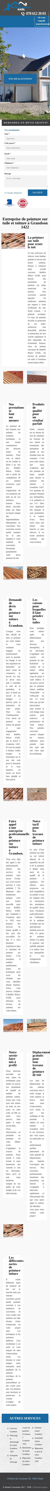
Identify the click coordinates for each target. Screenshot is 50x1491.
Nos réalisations (20, 79)
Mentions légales (40, 1487)
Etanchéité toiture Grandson (39, 1441)
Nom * (7, 134)
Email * (7, 154)
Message (7, 174)
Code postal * (9, 143)
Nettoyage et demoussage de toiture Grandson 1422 (14, 1444)
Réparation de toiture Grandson (26, 1461)
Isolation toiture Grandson (38, 1431)
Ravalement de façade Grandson (26, 1451)
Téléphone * (9, 163)
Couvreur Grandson (13, 1430)
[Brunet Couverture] (16, 5)
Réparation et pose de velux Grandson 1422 (39, 1454)
